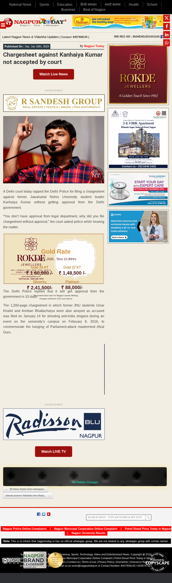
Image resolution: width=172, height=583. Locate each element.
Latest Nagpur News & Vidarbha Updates (30, 37)
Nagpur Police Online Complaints (25, 528)
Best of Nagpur (94, 9)
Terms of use (89, 562)
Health (134, 4)
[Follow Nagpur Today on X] (43, 514)
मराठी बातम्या (113, 4)
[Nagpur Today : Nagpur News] (35, 23)
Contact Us (73, 562)
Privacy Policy (106, 562)
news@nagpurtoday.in (84, 565)
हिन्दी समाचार (89, 4)
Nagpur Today (94, 46)
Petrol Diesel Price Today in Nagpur (148, 528)
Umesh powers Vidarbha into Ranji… (28, 495)
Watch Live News (53, 74)
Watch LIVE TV (53, 452)
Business (68, 9)
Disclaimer (122, 562)
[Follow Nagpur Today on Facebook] (38, 514)
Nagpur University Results (88, 533)
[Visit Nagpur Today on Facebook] (162, 36)
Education (64, 4)
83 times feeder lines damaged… (25, 489)
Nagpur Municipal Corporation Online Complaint (85, 528)
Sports (44, 4)
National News (20, 4)
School (152, 4)
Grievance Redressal (142, 562)
